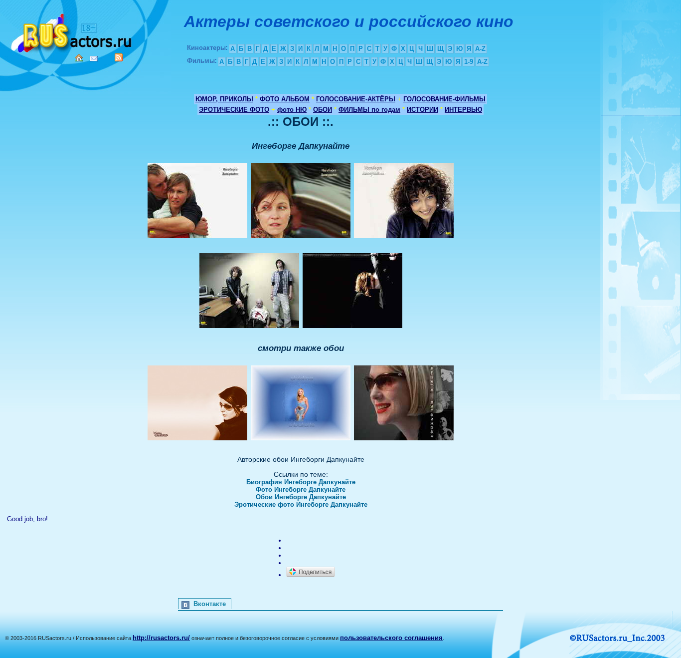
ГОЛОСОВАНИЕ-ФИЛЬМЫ (444, 99)
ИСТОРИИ (422, 109)
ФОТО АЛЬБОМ (285, 99)
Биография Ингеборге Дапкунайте (300, 482)
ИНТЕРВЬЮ (463, 109)
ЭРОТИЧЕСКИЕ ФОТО (234, 109)
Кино (72, 31)
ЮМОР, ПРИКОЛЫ (224, 99)
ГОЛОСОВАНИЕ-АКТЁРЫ (355, 99)
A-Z (480, 48)
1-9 (468, 61)
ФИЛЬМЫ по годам (369, 109)
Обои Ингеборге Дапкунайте (301, 497)
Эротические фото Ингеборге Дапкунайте (300, 504)
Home (79, 57)
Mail (94, 58)
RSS (119, 57)
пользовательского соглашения (391, 638)
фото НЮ (292, 109)
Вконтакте (209, 604)
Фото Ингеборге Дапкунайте (300, 489)
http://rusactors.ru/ (161, 638)
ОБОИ (322, 109)
